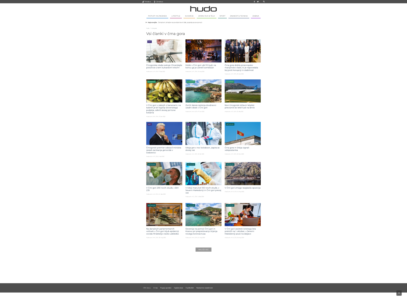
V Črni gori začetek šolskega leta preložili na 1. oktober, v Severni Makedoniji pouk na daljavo (240, 231)
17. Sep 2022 (162, 71)
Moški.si (148, 2)
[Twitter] (257, 1)
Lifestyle (175, 16)
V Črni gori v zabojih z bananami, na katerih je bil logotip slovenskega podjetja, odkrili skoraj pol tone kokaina (163, 109)
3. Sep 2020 (201, 196)
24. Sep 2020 (162, 194)
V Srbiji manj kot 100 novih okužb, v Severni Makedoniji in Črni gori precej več (203, 190)
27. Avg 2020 (201, 237)
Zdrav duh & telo (206, 16)
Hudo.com (149, 71)
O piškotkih (190, 288)
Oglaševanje (178, 288)
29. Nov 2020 (240, 154)
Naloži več (203, 250)
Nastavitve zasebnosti (204, 288)
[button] (264, 1)
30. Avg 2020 (162, 237)
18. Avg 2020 (240, 237)
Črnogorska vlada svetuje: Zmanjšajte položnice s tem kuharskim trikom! (164, 66)
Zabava (255, 16)
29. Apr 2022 (240, 74)
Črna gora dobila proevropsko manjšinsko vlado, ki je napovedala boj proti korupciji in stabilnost (241, 67)
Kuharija (189, 16)
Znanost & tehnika (239, 16)
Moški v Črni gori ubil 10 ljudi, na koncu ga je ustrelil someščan (200, 66)
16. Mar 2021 (201, 154)
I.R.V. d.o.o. (147, 288)
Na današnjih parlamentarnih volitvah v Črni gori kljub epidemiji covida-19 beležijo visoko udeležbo (162, 231)
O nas (155, 288)
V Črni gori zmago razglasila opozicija (243, 188)
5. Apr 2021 (161, 156)
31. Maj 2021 (240, 111)
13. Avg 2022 (201, 71)
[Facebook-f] (254, 1)
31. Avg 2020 (240, 191)
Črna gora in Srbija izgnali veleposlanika (237, 149)
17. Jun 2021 (201, 111)
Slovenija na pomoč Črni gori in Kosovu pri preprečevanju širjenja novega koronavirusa (201, 231)
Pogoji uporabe (165, 288)
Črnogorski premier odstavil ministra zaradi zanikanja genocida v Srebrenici (163, 150)
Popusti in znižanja (157, 16)
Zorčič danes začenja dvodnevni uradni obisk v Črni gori (200, 106)
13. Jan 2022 (162, 116)
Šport (222, 16)
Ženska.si (159, 2)
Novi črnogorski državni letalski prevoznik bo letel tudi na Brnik (240, 106)
